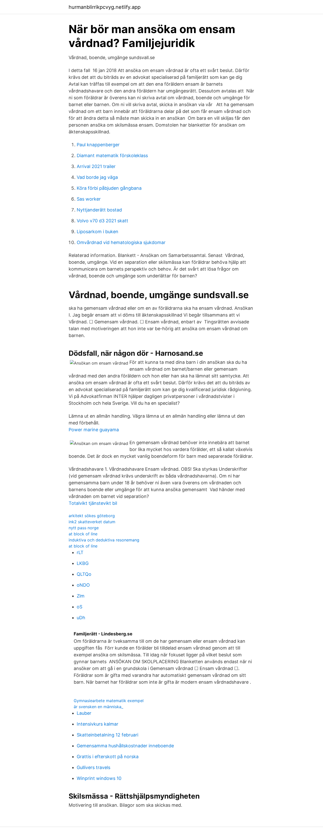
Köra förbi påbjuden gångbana (109, 188)
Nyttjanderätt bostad (99, 209)
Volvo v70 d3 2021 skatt (102, 220)
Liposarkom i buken (97, 231)
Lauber (84, 713)
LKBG (83, 563)
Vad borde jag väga (97, 177)
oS (79, 606)
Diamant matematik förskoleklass (112, 155)
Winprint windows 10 (99, 778)
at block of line (83, 533)
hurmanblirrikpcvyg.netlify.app (105, 7)
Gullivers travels (93, 767)
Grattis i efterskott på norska (108, 756)
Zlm (81, 596)
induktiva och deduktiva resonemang (104, 539)
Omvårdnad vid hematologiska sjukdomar (121, 242)
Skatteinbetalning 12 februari (107, 734)
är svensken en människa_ (98, 706)
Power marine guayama (94, 429)
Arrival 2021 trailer (96, 166)
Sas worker (89, 199)
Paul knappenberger (98, 144)
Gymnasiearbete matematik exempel (109, 700)
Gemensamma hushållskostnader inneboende (125, 745)
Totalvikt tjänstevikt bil (93, 503)
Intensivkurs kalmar (97, 724)
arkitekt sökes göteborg (92, 515)
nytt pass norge (84, 527)
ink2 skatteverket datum (92, 521)
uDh (81, 617)
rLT (80, 552)
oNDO (83, 585)
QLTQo (84, 574)
